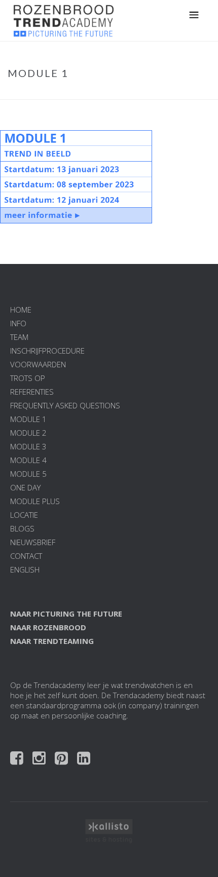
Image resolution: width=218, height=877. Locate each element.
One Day (25, 487)
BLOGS (22, 528)
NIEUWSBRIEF (32, 542)
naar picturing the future (66, 613)
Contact (26, 556)
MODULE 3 (28, 446)
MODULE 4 (28, 460)
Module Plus (35, 501)
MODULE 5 (28, 474)
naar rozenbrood (48, 627)
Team (19, 337)
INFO (18, 323)
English (25, 569)
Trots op (27, 378)
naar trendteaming (52, 641)
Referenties (32, 392)
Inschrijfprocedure (47, 351)
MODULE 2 (28, 433)
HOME (20, 309)
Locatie (24, 515)
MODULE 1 (28, 419)
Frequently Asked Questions (65, 405)
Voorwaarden (38, 364)
